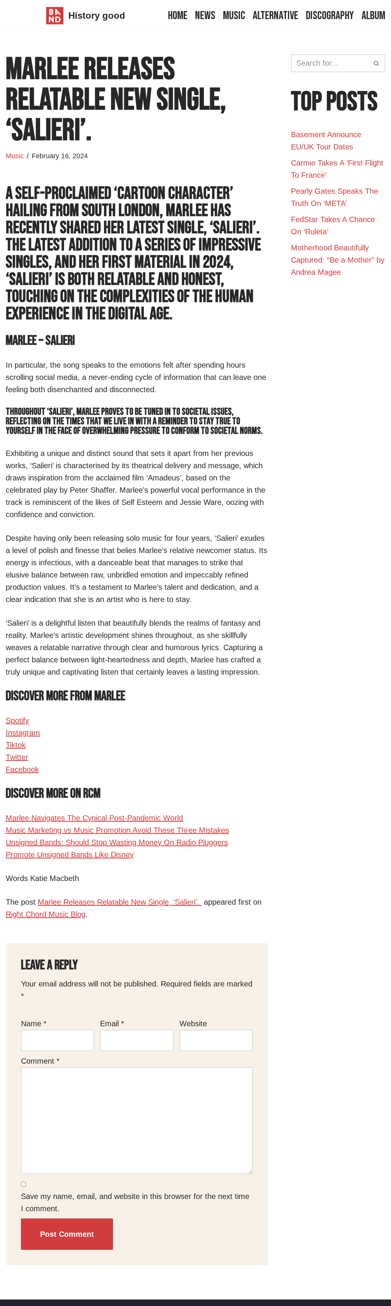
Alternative (275, 16)
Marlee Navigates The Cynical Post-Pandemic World (94, 818)
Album (373, 16)
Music (234, 16)
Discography (330, 16)
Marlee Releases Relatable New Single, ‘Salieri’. (120, 902)
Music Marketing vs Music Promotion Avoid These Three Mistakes (117, 830)
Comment (40, 1061)
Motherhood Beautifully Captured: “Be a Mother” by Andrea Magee (338, 259)
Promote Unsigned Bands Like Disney (70, 854)
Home (177, 16)
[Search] (376, 63)
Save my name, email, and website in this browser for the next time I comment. (135, 1202)
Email (112, 1023)
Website (193, 1023)
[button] (376, 63)
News (205, 16)
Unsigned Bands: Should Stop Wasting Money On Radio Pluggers (117, 842)
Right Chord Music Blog (46, 914)
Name (34, 1023)
